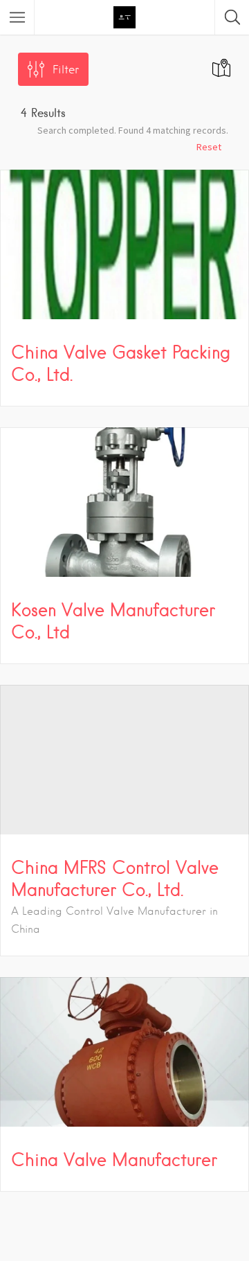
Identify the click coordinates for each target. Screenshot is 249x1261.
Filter (66, 69)
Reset (208, 147)
